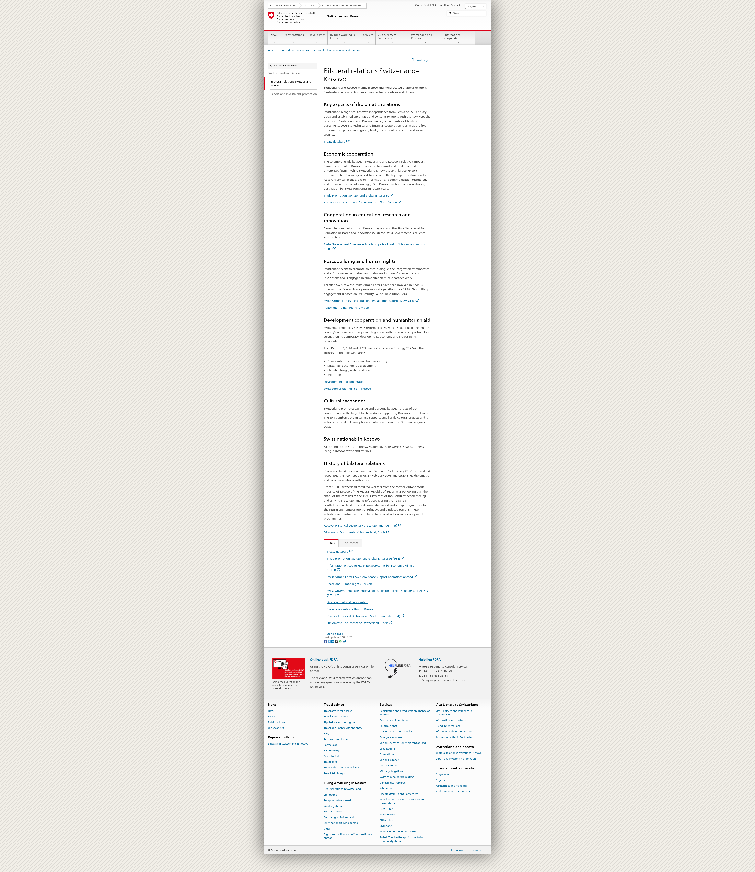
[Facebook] (326, 641)
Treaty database (334, 141)
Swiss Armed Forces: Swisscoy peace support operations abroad (370, 577)
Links (329, 543)
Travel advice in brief (336, 716)
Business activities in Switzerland (455, 737)
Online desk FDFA (324, 660)
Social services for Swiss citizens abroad (403, 742)
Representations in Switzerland (342, 788)
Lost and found (389, 765)
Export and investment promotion (456, 758)
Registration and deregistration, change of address (405, 712)
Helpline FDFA (430, 660)
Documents (350, 543)
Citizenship (386, 820)
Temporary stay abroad (337, 800)
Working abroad (333, 806)
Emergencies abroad (392, 737)
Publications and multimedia (453, 791)
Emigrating (330, 794)
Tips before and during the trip (342, 722)
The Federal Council (285, 5)
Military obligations (391, 771)
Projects (440, 780)
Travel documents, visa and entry (343, 728)
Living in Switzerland (448, 726)
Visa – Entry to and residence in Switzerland (454, 712)
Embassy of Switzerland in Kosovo (288, 743)
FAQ (326, 733)
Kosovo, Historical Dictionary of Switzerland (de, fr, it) (360, 525)
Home (271, 50)
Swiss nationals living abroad (341, 822)
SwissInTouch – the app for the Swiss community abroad (401, 839)
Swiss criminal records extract (397, 776)
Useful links (386, 809)
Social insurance (389, 760)
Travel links (330, 762)
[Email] (344, 641)
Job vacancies (276, 728)
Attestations (387, 754)
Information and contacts (451, 720)
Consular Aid (331, 756)
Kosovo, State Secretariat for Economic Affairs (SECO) (360, 202)
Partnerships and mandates (451, 785)
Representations (293, 34)
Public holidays (277, 722)
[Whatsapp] (341, 641)
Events (271, 716)
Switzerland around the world (344, 5)
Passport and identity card (395, 720)
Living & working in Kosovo (342, 36)
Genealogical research (393, 782)
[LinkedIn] (333, 641)
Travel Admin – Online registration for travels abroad (402, 801)
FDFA (311, 5)
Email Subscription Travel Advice (343, 767)
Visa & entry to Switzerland (387, 36)
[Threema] (337, 641)
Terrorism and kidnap (336, 739)
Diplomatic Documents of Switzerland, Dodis (354, 532)
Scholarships (387, 788)
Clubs (327, 828)
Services (368, 34)
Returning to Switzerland (339, 817)
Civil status (386, 825)
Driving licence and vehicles (396, 731)
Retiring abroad (333, 811)
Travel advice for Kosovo (338, 710)
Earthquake (330, 744)
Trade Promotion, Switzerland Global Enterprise (356, 195)
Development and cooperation (344, 382)
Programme (442, 774)
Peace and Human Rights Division (346, 307)
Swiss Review (387, 814)
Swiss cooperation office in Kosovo (347, 388)
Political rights (388, 726)
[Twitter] (329, 641)
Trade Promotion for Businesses (398, 831)
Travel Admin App (334, 773)
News (274, 34)
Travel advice (316, 34)
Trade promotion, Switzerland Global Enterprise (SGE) (363, 558)
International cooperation (452, 36)
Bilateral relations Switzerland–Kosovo (459, 752)
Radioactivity (331, 750)
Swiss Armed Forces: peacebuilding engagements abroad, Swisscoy (369, 301)
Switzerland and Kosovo (421, 36)
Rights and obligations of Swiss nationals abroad (348, 836)
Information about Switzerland (454, 731)
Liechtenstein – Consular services (399, 793)
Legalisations (387, 748)
